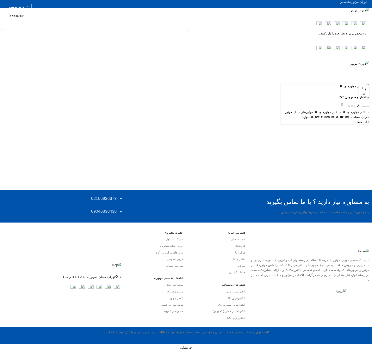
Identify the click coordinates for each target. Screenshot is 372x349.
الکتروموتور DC (236, 317)
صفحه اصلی (238, 239)
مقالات (241, 265)
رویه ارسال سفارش (171, 245)
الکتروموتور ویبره (235, 291)
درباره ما (240, 252)
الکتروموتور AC (236, 298)
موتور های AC (175, 291)
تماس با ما (239, 259)
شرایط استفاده (174, 265)
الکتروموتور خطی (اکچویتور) (229, 311)
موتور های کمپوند (173, 311)
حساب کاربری (237, 272)
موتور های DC (175, 284)
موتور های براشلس (172, 304)
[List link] (62, 275)
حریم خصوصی (174, 259)
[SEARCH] (8, 28)
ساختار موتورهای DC (354, 97)
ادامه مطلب (361, 122)
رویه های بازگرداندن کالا (169, 252)
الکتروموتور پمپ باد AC (231, 304)
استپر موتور (176, 298)
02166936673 (16, 7)
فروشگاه (240, 245)
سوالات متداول (174, 239)
